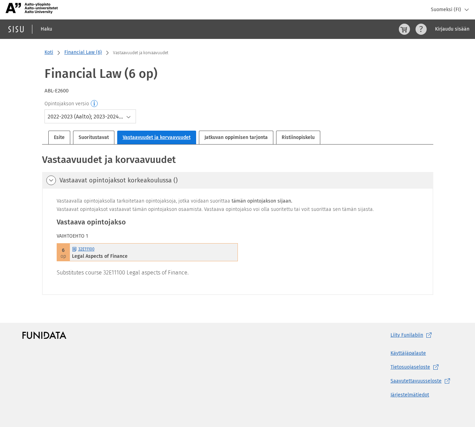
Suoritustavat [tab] (94, 137)
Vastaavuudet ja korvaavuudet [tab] (157, 137)
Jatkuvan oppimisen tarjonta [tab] (236, 137)
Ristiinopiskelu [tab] (298, 137)
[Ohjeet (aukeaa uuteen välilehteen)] (421, 29)
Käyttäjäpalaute (408, 353)
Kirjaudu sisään (452, 29)
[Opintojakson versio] (94, 103)
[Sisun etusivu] (16, 29)
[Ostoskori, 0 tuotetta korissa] (404, 29)
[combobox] (90, 116)
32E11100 (86, 249)
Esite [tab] (59, 137)
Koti (49, 52)
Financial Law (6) (83, 52)
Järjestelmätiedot (410, 395)
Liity (407, 335)
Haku (46, 29)
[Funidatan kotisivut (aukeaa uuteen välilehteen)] (44, 335)
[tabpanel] (237, 224)
